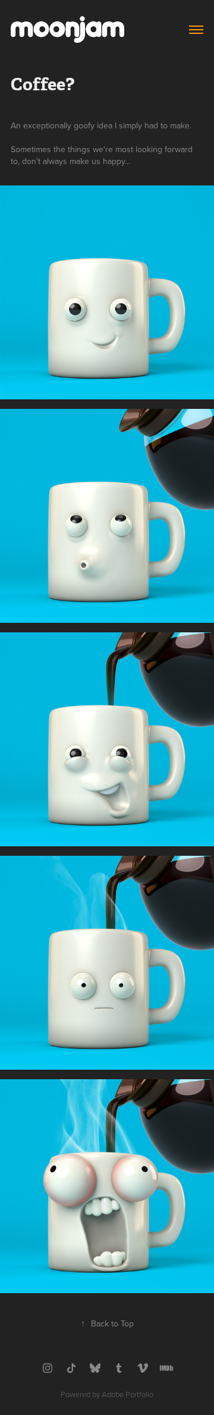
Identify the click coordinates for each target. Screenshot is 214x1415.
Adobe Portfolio (127, 1394)
